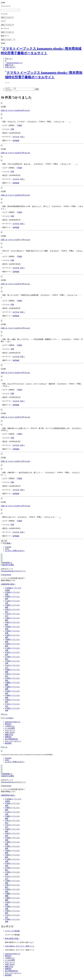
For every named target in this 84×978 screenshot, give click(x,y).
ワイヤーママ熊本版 (12, 931)
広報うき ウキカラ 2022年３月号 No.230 (15, 417)
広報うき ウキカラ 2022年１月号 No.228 (15, 506)
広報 (12, 129)
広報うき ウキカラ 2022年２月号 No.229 (15, 461)
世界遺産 (16, 140)
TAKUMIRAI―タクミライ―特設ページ (19, 946)
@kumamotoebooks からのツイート (13, 571)
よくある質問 (10, 728)
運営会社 (8, 724)
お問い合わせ (10, 67)
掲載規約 (8, 737)
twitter (7, 549)
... (70, 121)
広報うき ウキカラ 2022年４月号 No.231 (15, 373)
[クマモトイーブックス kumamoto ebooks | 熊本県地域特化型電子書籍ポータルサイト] (42, 53)
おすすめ (16, 137)
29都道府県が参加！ (8, 584)
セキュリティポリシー (13, 741)
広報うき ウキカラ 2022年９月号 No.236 (15, 153)
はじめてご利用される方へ (15, 551)
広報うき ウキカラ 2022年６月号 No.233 (15, 284)
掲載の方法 (9, 65)
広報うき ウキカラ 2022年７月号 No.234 (15, 240)
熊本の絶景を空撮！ (12, 938)
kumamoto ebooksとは (14, 63)
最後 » (9, 543)
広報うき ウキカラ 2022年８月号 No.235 (15, 195)
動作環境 (8, 743)
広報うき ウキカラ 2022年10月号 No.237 (15, 110)
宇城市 (19, 125)
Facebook (8, 547)
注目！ (22, 137)
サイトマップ (10, 730)
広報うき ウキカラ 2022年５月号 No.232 (15, 328)
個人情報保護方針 (11, 739)
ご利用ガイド (10, 726)
